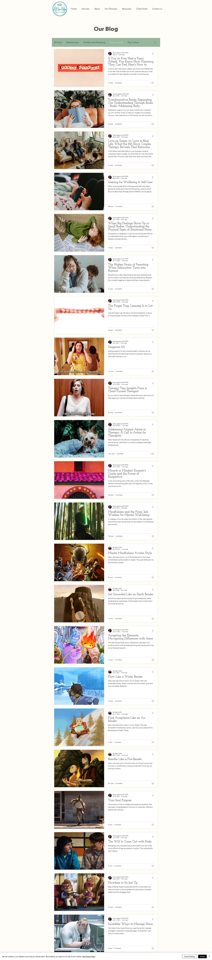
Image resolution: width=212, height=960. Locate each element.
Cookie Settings (189, 956)
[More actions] (153, 53)
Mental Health (116, 42)
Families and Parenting (94, 42)
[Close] (209, 956)
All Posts (58, 42)
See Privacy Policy (88, 956)
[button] (111, 9)
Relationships (72, 42)
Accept (202, 956)
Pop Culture (133, 42)
